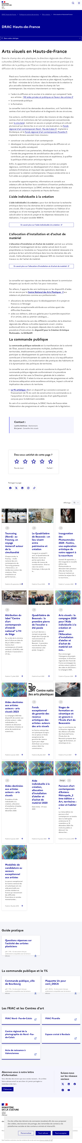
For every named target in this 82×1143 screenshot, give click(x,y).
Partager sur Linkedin (22, 488)
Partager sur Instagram (28, 488)
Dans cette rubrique (11, 38)
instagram (63, 1090)
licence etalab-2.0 (45, 1140)
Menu (79, 3)
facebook (75, 1084)
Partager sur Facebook (10, 488)
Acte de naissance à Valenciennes (15, 1052)
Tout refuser (43, 1133)
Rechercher (73, 3)
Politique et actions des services (29, 14)
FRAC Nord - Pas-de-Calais (18, 1018)
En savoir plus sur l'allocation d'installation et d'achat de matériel (40, 266)
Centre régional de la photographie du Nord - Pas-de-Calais (19, 1034)
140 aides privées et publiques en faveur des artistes (47, 97)
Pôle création (46, 14)
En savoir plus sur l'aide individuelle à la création (40, 225)
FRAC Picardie (52, 1018)
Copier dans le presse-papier (34, 488)
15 (74, 502)
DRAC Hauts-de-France (9, 14)
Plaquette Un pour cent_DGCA (55, 982)
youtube (69, 1090)
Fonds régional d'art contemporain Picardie (45, 132)
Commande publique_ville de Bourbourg (20, 982)
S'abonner (7, 1089)
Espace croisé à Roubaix (57, 1034)
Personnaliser (26, 1133)
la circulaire (19, 123)
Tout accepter (61, 1133)
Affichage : (69, 502)
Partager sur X (16, 488)
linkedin (69, 1084)
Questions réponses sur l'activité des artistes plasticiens (18, 943)
